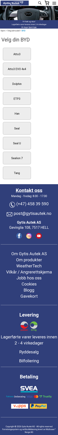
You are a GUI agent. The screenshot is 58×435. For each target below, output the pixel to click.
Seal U (17, 143)
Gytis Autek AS (29, 222)
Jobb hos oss (29, 277)
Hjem (3, 31)
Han (16, 113)
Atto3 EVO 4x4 (17, 69)
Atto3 (16, 54)
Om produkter (29, 259)
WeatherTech (29, 265)
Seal (17, 128)
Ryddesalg (29, 351)
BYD (23, 31)
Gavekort (29, 296)
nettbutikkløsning (29, 429)
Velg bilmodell (13, 31)
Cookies (29, 284)
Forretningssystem (10, 429)
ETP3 (17, 98)
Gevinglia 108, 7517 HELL (29, 227)
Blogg (29, 290)
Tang (17, 173)
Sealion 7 (17, 158)
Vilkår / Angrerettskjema (29, 271)
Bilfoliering (29, 360)
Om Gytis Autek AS (29, 253)
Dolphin (17, 84)
